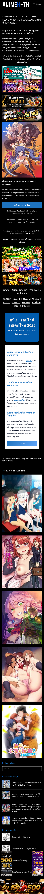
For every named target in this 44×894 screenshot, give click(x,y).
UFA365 (14, 239)
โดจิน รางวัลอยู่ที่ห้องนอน (21, 837)
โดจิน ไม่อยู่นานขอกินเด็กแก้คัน (23, 872)
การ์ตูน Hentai (16, 458)
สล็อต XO (17, 299)
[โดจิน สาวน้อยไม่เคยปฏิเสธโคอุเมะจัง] (6, 849)
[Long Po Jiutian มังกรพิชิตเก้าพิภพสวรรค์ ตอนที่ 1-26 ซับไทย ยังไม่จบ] (6, 784)
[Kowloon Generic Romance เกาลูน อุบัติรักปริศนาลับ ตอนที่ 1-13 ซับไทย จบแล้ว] (6, 795)
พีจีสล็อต (26, 299)
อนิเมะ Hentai (34, 458)
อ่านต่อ (22, 443)
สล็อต (38, 59)
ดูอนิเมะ (29, 360)
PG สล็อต (35, 299)
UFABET (6, 239)
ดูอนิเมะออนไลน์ (19, 400)
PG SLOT (7, 299)
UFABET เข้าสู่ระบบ (26, 239)
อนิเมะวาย (10, 461)
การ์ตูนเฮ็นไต (25, 458)
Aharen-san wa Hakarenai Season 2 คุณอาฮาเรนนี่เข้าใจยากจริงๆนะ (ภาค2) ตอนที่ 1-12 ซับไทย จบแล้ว (27, 820)
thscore (26, 306)
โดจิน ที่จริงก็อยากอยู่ (19, 860)
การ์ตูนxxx (26, 45)
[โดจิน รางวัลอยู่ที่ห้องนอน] (6, 837)
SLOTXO (6, 302)
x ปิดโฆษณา (6, 875)
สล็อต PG (30, 59)
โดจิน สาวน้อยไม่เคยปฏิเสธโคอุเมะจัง (25, 849)
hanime (8, 458)
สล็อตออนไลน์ (22, 62)
